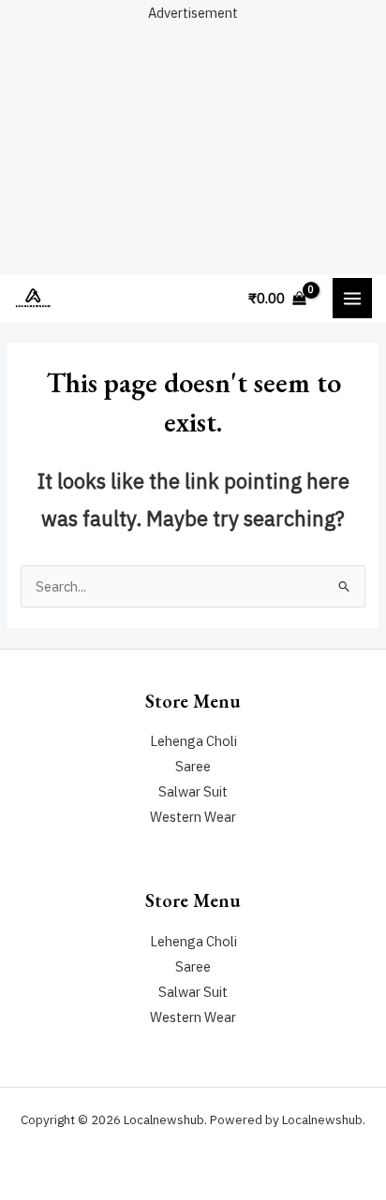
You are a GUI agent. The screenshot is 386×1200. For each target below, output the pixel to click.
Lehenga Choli (193, 741)
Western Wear (193, 817)
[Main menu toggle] (352, 297)
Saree (193, 766)
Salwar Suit (193, 791)
